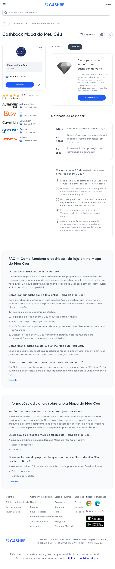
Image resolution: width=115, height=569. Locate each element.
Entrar (108, 5)
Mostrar (20, 85)
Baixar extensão (95, 511)
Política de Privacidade (83, 558)
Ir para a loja (91, 98)
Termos (94, 91)
